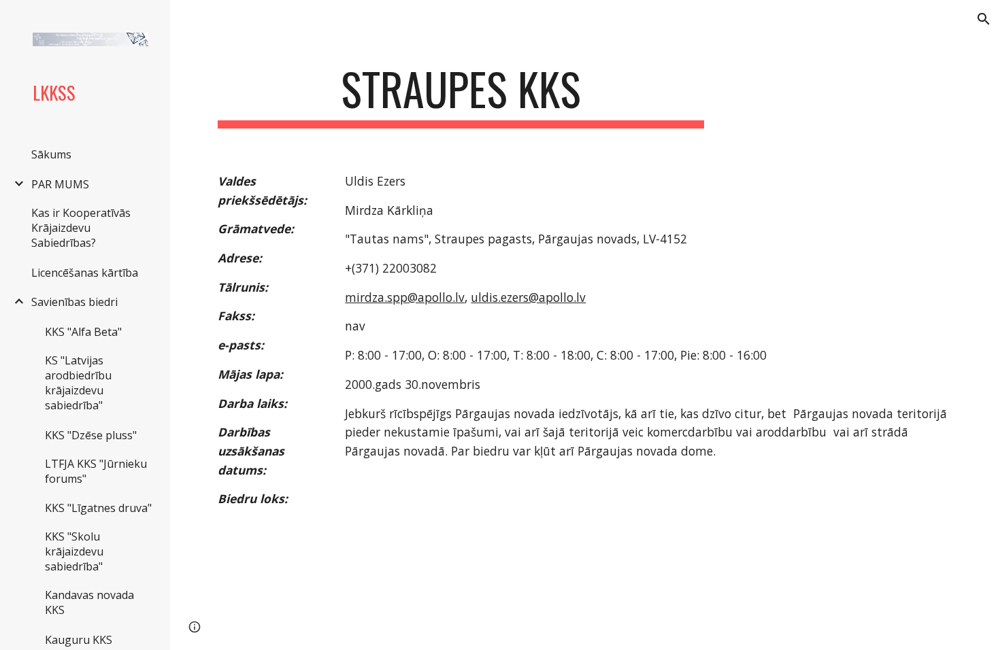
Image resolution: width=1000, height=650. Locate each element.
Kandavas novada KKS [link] (89, 602)
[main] (461, 95)
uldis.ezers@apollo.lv (528, 297)
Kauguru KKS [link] (78, 639)
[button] (983, 19)
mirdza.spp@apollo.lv (405, 297)
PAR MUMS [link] (60, 184)
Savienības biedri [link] (74, 301)
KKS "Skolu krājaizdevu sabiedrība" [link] (74, 551)
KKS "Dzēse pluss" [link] (91, 435)
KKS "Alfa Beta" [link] (83, 331)
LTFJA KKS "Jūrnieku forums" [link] (96, 471)
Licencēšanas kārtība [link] (84, 272)
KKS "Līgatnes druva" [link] (98, 507)
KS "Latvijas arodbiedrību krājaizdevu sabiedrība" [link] (78, 383)
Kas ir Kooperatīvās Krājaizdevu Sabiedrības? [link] (81, 227)
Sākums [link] (51, 154)
